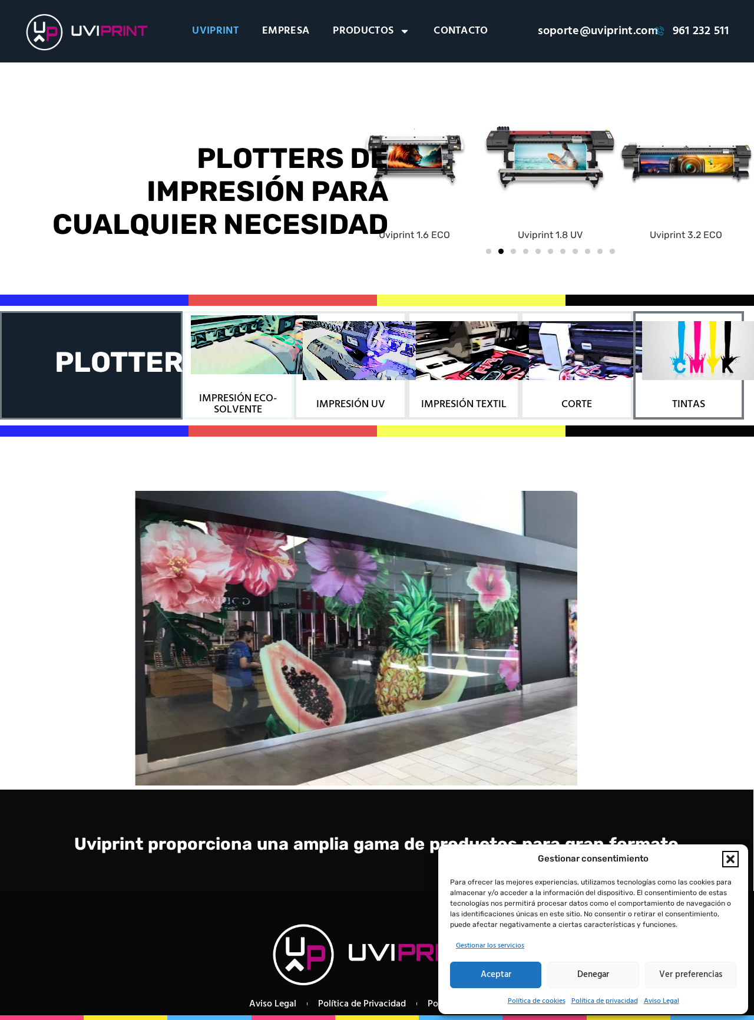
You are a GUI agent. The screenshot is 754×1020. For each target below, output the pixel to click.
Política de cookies (537, 1001)
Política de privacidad (604, 1001)
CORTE (576, 404)
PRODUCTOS (363, 31)
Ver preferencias (690, 975)
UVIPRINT (215, 31)
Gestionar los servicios (490, 946)
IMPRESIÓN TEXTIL (464, 404)
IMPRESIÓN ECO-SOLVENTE (238, 404)
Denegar (593, 975)
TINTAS (688, 404)
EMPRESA (285, 31)
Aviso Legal (661, 1001)
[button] (730, 859)
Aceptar (496, 975)
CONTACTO (461, 31)
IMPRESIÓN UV (350, 404)
